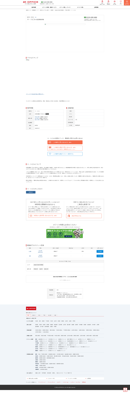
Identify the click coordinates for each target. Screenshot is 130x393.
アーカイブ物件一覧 (68, 372)
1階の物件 (49, 372)
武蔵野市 (37, 369)
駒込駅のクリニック (61, 350)
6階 (30, 255)
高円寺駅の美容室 (42, 367)
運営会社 (84, 382)
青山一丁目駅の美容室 (43, 354)
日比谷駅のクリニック (63, 343)
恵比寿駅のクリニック (52, 341)
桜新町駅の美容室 (60, 363)
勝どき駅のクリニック (71, 344)
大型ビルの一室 (59, 372)
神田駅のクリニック (83, 343)
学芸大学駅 (37, 116)
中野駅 (55, 326)
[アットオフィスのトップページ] (30, 2)
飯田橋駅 (37, 326)
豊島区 (62, 321)
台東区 (70, 321)
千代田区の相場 (50, 335)
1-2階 (30, 251)
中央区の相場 (57, 335)
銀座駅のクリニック (43, 344)
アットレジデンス (51, 382)
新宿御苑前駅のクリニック (63, 346)
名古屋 (49, 315)
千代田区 (47, 321)
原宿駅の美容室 (42, 356)
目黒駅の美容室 (42, 359)
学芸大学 (36, 269)
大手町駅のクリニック (53, 343)
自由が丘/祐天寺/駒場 (38, 264)
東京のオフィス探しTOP (31, 318)
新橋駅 (51, 324)
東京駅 (44, 324)
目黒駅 (51, 326)
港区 (40, 321)
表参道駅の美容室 (68, 354)
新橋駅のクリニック (91, 339)
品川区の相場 (69, 335)
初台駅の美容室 (73, 356)
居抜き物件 (29, 330)
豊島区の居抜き (96, 330)
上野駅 (97, 324)
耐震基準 (31, 192)
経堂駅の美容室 (52, 363)
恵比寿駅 (68, 324)
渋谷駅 (40, 324)
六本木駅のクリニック (52, 339)
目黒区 (59, 321)
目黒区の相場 (95, 335)
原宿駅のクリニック (62, 341)
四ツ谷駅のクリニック (85, 346)
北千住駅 (41, 326)
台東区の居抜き (82, 330)
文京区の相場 (82, 335)
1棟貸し (53, 372)
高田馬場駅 (47, 326)
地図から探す (38, 372)
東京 (28, 315)
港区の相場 (37, 335)
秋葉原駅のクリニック (73, 343)
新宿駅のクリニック (43, 346)
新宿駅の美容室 (42, 357)
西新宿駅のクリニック (52, 346)
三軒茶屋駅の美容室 (44, 363)
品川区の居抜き (75, 330)
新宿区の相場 (63, 335)
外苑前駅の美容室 (51, 354)
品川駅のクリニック (82, 339)
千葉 (44, 315)
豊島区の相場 (76, 335)
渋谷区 (36, 321)
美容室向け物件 (30, 354)
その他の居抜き (46, 332)
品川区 (55, 321)
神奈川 (33, 315)
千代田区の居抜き (66, 330)
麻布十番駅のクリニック (72, 339)
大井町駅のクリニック (62, 348)
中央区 (51, 321)
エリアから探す (30, 321)
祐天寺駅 (37, 118)
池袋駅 (73, 324)
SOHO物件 (44, 372)
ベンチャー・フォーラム (75, 382)
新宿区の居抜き (46, 330)
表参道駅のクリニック (43, 339)
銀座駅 (76, 324)
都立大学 (46, 269)
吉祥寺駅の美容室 (43, 369)
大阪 (55, 315)
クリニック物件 (30, 339)
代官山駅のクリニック (92, 341)
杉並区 (36, 367)
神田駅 (48, 324)
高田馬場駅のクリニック (75, 346)
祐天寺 (41, 269)
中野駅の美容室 (42, 365)
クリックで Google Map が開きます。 (35, 94)
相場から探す (29, 335)
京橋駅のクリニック (62, 344)
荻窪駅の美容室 (51, 367)
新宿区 (43, 321)
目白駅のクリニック (52, 350)
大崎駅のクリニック (43, 348)
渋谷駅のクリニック (43, 341)
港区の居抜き (52, 330)
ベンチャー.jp (65, 382)
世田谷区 (37, 363)
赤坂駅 (85, 324)
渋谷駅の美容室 (50, 356)
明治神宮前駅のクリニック (72, 341)
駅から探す (29, 324)
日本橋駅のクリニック (52, 344)
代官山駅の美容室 (65, 356)
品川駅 (64, 324)
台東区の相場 (89, 335)
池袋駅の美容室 (42, 361)
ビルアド (59, 382)
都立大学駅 (37, 119)
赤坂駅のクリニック (62, 339)
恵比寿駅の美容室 (57, 356)
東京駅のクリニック (44, 343)
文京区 (66, 321)
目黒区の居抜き (89, 330)
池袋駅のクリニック (43, 350)
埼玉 (39, 315)
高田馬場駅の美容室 (51, 357)
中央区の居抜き (59, 330)
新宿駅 (36, 324)
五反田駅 (60, 324)
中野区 (74, 321)
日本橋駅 (80, 324)
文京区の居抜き (38, 332)
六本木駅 (93, 324)
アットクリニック (42, 382)
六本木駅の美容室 (60, 354)
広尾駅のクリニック (83, 341)
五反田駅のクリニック (52, 348)
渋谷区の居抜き (38, 330)
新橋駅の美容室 (76, 354)
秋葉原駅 (55, 324)
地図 (47, 113)
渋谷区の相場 (43, 335)
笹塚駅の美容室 (80, 356)
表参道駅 (89, 324)
